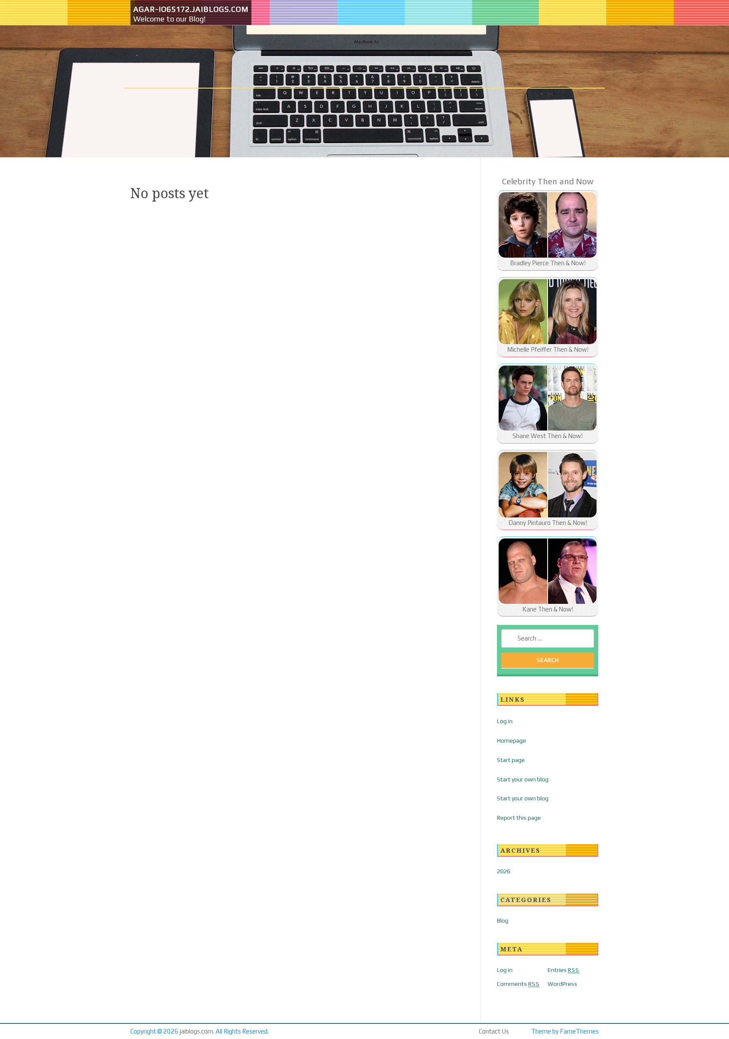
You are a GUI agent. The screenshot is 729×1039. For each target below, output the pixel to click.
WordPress (562, 983)
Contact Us (494, 1031)
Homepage (511, 740)
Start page (511, 759)
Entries (563, 969)
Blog (502, 920)
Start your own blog (522, 779)
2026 (503, 871)
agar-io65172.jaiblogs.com (190, 9)
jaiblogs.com (196, 1031)
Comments (518, 983)
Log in (505, 721)
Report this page (519, 817)
